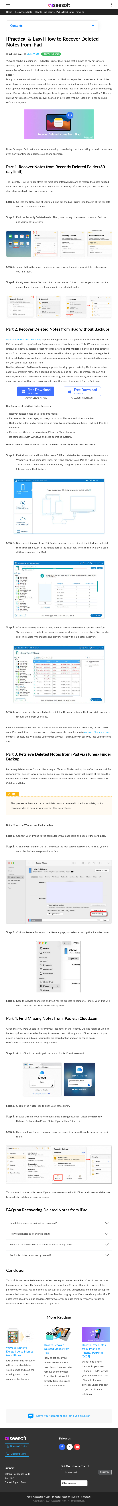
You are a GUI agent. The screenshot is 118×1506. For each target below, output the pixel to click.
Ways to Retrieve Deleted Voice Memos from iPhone (19, 1352)
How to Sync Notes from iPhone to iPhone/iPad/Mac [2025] (94, 1351)
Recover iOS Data (23, 12)
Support (56, 1497)
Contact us (86, 1497)
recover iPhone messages (97, 732)
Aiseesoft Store (18, 1454)
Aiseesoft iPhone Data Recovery (23, 339)
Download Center (18, 1446)
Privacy (46, 1497)
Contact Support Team (15, 1482)
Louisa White (33, 54)
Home (9, 12)
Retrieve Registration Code (17, 1474)
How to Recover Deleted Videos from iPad (56, 1349)
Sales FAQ (9, 1478)
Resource (66, 1497)
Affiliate (75, 1497)
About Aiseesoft (34, 1497)
